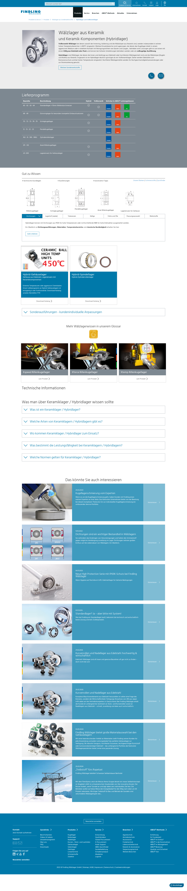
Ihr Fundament (155, 837)
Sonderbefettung (101, 849)
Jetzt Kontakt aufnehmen (22, 832)
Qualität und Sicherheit (159, 849)
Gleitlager (71, 849)
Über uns (43, 842)
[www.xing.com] (17, 854)
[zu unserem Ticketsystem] (15, 844)
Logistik (98, 856)
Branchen (127, 829)
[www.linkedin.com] (14, 854)
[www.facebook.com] (23, 854)
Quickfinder (161, 180)
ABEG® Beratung (156, 847)
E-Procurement (100, 842)
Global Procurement (102, 839)
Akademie (99, 854)
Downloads (44, 847)
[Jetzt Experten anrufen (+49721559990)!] (151, 79)
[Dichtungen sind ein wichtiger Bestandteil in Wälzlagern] (47, 560)
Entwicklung (100, 834)
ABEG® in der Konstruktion (160, 842)
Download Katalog (43, 301)
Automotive (127, 839)
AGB (91, 867)
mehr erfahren (32, 233)
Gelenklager (72, 847)
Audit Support (100, 844)
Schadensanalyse (101, 851)
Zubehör (71, 856)
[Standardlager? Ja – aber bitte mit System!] (47, 639)
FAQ (41, 844)
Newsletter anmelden (93, 821)
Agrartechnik (127, 834)
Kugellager (72, 834)
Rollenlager (72, 837)
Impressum (99, 867)
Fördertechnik (128, 842)
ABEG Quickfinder (101, 847)
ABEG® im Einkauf (156, 839)
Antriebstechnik (129, 837)
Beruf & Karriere (46, 834)
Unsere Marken (138, 180)
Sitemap (86, 867)
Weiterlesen (152, 502)
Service (98, 829)
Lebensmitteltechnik (130, 844)
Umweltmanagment (47, 839)
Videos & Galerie (46, 837)
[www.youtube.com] (20, 854)
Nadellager (72, 839)
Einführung (154, 834)
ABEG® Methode (157, 829)
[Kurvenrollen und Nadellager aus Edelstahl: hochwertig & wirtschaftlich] (47, 679)
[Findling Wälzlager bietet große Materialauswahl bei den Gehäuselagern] (47, 756)
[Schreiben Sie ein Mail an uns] (20, 844)
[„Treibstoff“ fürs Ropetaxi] (47, 801)
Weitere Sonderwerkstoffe (70, 67)
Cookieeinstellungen (122, 867)
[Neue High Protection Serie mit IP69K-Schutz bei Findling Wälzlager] (47, 600)
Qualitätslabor (100, 837)
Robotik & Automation (131, 847)
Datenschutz (109, 867)
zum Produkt (43, 378)
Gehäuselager (73, 844)
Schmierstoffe (150, 180)
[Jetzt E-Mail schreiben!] (160, 79)
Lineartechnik (73, 851)
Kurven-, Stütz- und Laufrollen (79, 842)
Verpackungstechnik (130, 849)
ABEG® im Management (159, 844)
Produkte (72, 829)
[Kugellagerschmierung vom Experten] (47, 520)
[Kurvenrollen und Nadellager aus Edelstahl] (47, 718)
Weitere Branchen (129, 851)
